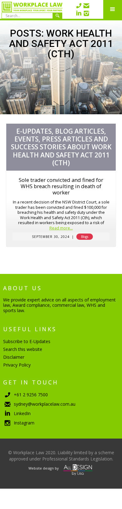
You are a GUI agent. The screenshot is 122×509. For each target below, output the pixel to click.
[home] (31, 9)
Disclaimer (13, 357)
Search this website (22, 349)
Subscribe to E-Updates (26, 341)
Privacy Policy (17, 365)
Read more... (61, 228)
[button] (112, 9)
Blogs (84, 236)
